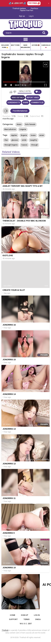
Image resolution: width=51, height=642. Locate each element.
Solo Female (30, 124)
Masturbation (10, 129)
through (34, 145)
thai (6, 140)
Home (12, 615)
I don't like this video (14, 92)
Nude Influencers (25, 46)
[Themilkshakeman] (6, 111)
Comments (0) (37, 103)
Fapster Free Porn (26, 10)
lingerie (24, 135)
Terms (26, 619)
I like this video (10, 92)
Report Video (33, 98)
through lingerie (11, 145)
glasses (14, 140)
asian (41, 135)
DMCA (38, 619)
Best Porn (15, 45)
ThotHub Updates (19, 8)
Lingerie (23, 129)
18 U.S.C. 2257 (25, 624)
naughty (33, 140)
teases (24, 145)
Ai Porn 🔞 (36, 45)
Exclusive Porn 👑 (5, 46)
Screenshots (14, 103)
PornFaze (34, 8)
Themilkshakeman (19, 111)
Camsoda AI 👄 (45, 46)
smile (24, 140)
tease (33, 135)
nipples (14, 135)
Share (25, 103)
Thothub (22, 637)
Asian (19, 124)
